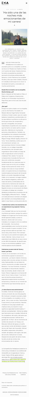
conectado (15, 385)
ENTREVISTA (13, 9)
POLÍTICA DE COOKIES (22, 392)
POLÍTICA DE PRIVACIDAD (13, 392)
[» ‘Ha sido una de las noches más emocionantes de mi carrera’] (5, 3)
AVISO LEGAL (5, 392)
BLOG (7, 9)
